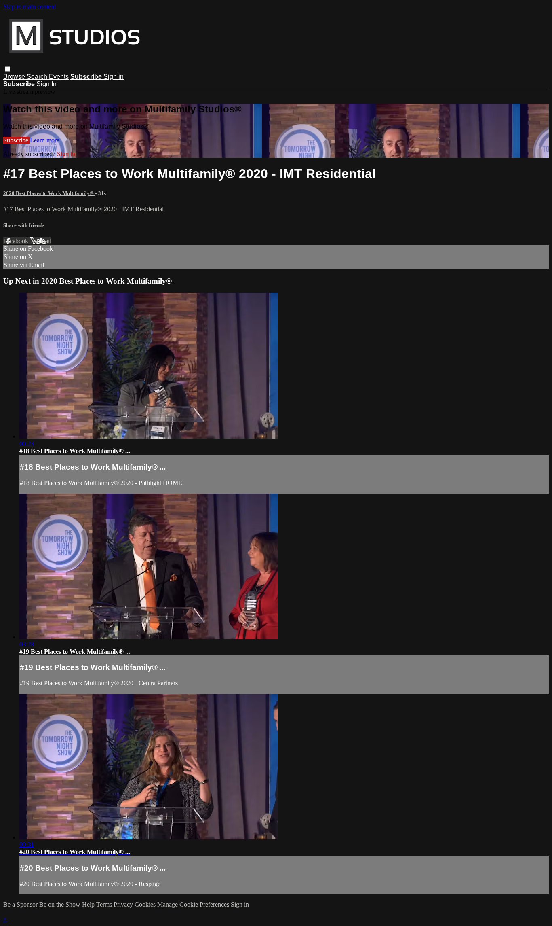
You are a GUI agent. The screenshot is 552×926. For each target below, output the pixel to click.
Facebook (16, 240)
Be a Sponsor (20, 904)
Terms (105, 904)
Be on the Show (59, 904)
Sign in (113, 76)
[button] (7, 69)
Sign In (46, 84)
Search (38, 76)
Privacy (124, 904)
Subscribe (16, 140)
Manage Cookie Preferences (194, 904)
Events (59, 76)
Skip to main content (29, 6)
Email (43, 240)
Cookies (146, 904)
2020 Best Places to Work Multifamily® (49, 193)
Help (89, 904)
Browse (15, 76)
